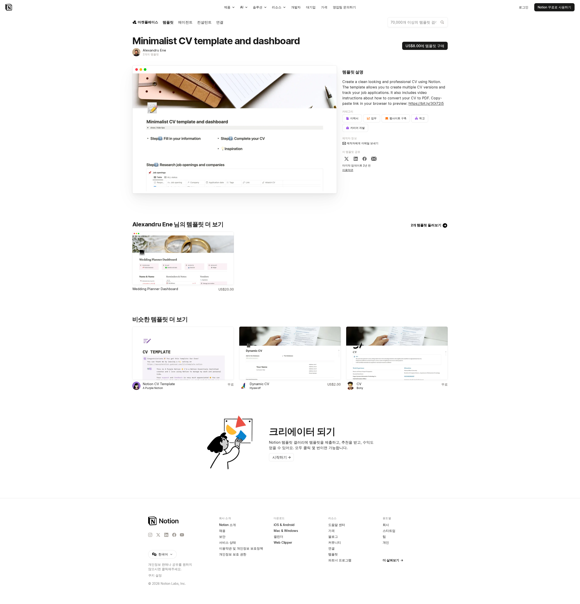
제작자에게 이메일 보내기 (363, 143)
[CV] (397, 353)
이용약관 (347, 170)
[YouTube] (182, 535)
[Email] (374, 159)
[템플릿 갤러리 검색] (442, 22)
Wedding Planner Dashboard (155, 289)
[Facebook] (364, 159)
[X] (346, 159)
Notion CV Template (159, 384)
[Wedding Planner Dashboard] (183, 258)
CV (359, 384)
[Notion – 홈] (9, 7)
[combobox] (418, 22)
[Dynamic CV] (290, 353)
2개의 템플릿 (151, 54)
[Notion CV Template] (183, 353)
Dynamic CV (259, 384)
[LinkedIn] (356, 159)
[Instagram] (150, 535)
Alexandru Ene (154, 50)
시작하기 (281, 457)
